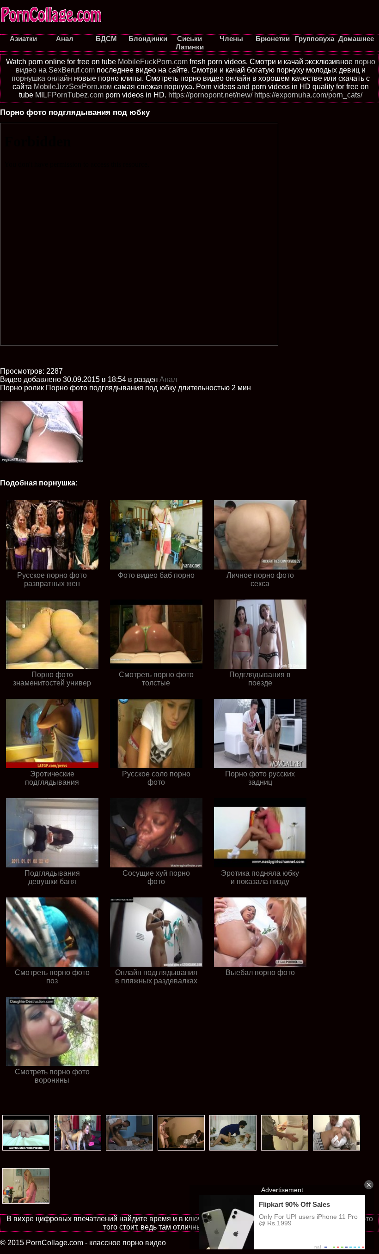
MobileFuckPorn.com (153, 62)
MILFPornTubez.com (69, 95)
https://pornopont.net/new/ (210, 95)
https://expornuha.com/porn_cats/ (308, 95)
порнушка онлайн (42, 78)
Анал (168, 379)
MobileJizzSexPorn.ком (73, 87)
